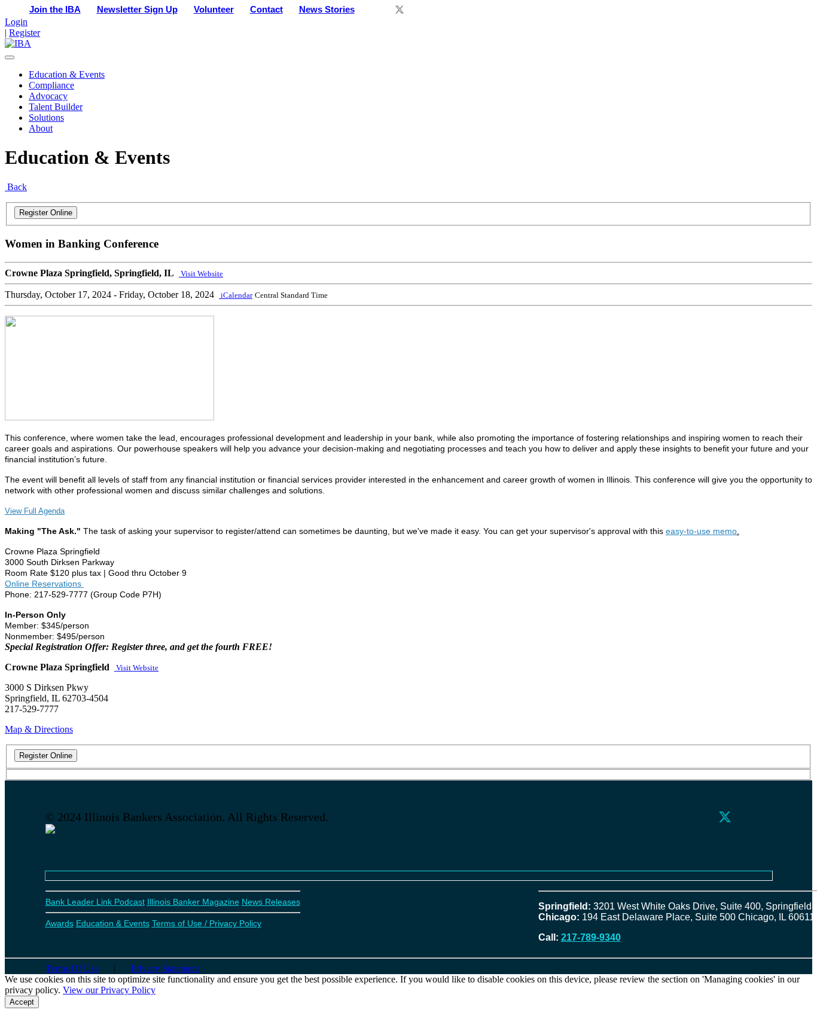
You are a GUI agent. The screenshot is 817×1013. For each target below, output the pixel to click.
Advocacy (48, 96)
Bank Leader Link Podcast (95, 902)
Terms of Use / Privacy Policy (206, 923)
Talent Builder (56, 107)
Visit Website (201, 273)
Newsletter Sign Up (137, 9)
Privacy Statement (165, 968)
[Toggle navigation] (9, 57)
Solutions (46, 117)
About (41, 128)
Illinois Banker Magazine (193, 902)
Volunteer (214, 9)
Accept (22, 1001)
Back (16, 187)
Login (16, 22)
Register (24, 33)
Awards (59, 923)
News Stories (327, 9)
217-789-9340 (591, 937)
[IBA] (18, 43)
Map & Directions (39, 729)
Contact (266, 9)
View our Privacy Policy (109, 990)
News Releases (271, 902)
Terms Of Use (72, 968)
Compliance (51, 85)
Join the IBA (55, 9)
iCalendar (235, 295)
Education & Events (67, 74)
